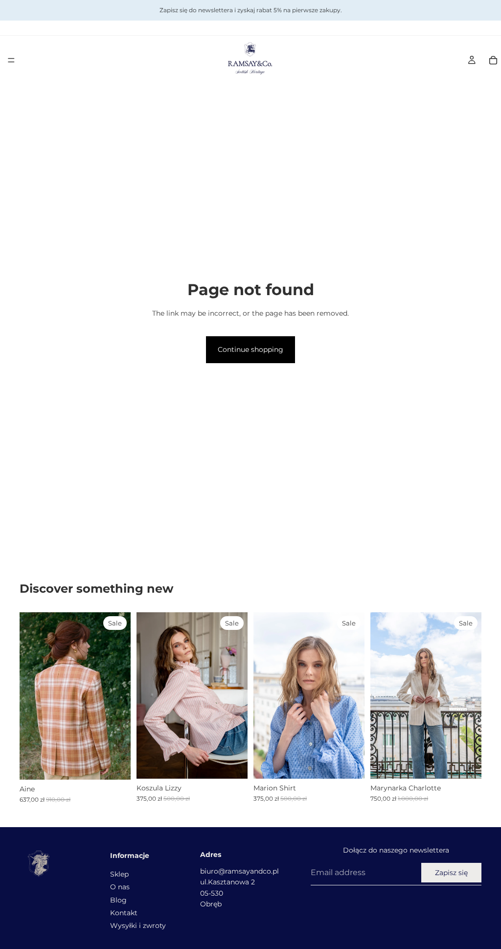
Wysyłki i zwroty (138, 925)
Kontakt (123, 912)
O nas (120, 886)
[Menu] (11, 60)
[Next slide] (120, 696)
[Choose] (232, 763)
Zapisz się (451, 872)
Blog (118, 899)
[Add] (115, 764)
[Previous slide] (30, 696)
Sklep (119, 873)
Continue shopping (250, 349)
